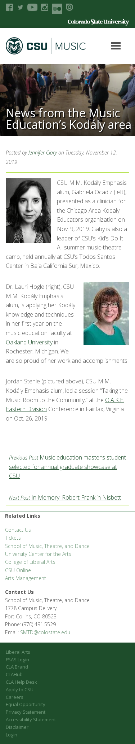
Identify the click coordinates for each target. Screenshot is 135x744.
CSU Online (18, 570)
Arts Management (25, 578)
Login (11, 734)
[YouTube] (32, 7)
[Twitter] (20, 7)
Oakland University (29, 342)
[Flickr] (57, 9)
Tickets (13, 537)
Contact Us (18, 529)
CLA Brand (17, 666)
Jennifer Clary (42, 152)
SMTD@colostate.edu (45, 632)
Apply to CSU (19, 689)
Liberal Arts (18, 652)
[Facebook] (9, 7)
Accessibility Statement (31, 719)
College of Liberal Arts (30, 561)
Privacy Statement (25, 712)
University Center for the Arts (38, 554)
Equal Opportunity (25, 704)
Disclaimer (17, 727)
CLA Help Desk (21, 682)
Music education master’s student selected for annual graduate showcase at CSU (67, 466)
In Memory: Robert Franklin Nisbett (65, 497)
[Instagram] (44, 7)
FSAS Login (17, 659)
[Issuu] (69, 7)
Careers (14, 697)
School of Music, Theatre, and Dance (47, 546)
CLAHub (14, 674)
